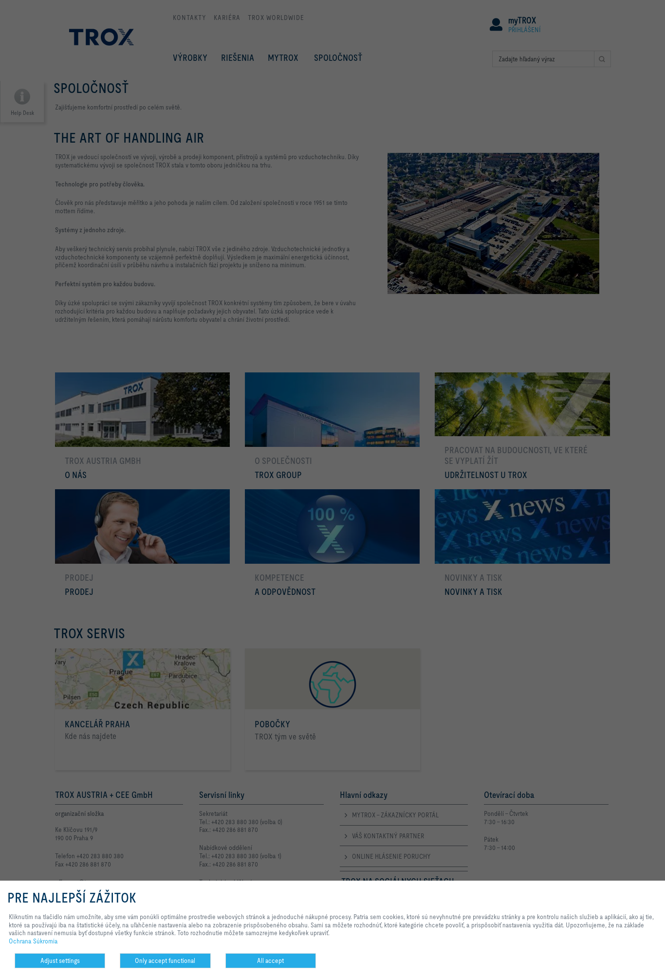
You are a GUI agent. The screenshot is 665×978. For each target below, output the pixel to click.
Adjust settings (60, 960)
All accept (270, 960)
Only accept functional (165, 960)
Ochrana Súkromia (33, 941)
